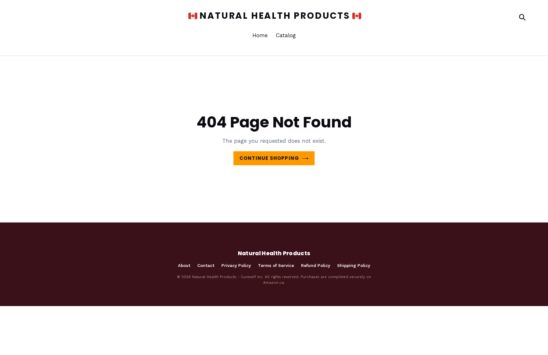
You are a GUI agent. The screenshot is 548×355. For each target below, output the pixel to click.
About (184, 265)
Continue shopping (269, 158)
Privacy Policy (236, 265)
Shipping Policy (353, 265)
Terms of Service (276, 265)
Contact (205, 265)
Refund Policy (315, 265)
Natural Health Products (274, 15)
